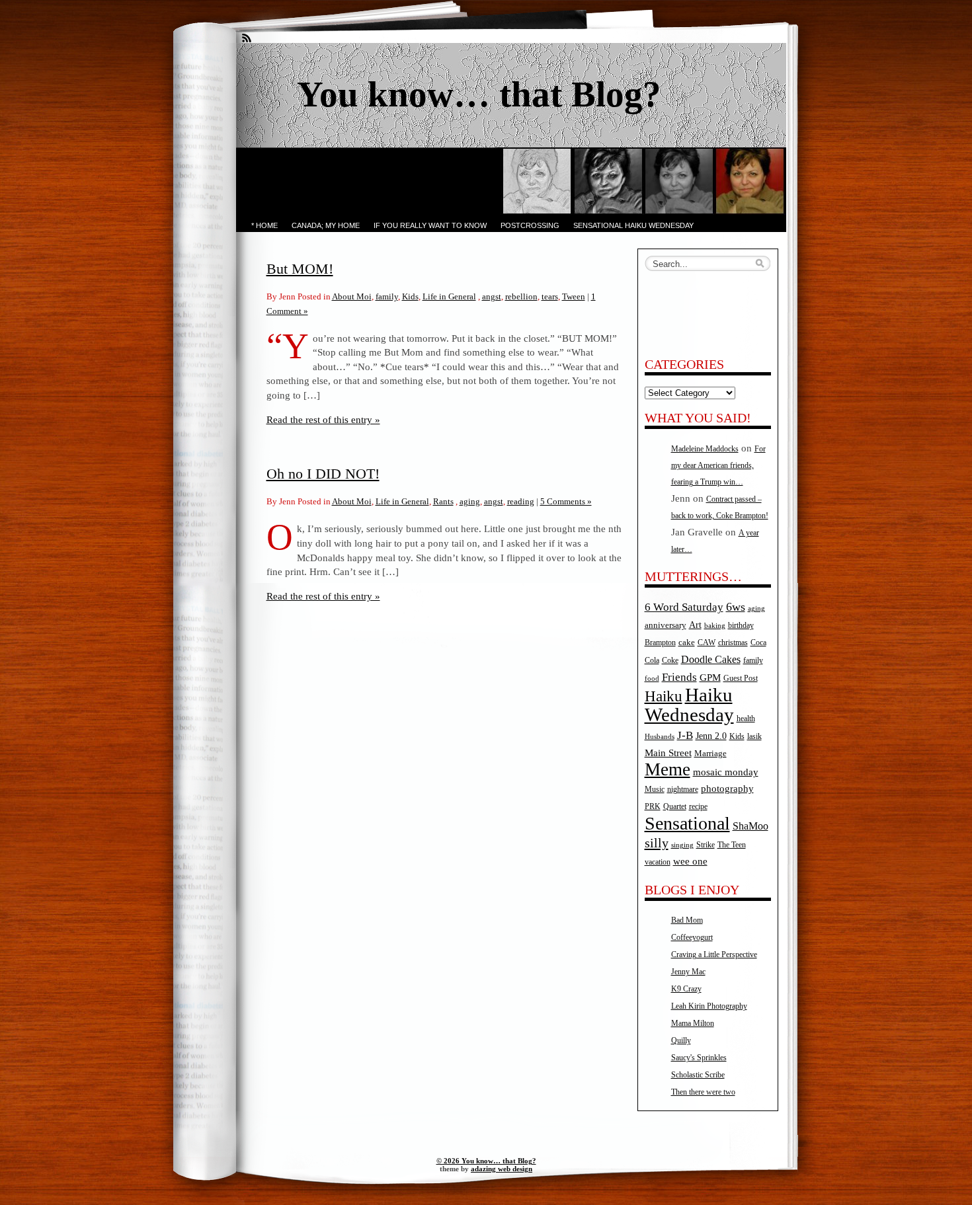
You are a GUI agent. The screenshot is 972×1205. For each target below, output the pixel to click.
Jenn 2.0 (711, 735)
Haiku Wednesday (689, 704)
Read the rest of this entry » (323, 419)
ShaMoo (750, 826)
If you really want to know (430, 225)
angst (491, 296)
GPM (710, 677)
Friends (679, 676)
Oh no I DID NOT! (323, 473)
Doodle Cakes (711, 659)
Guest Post (740, 678)
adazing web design (501, 1169)
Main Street (668, 753)
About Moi (352, 296)
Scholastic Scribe (698, 1074)
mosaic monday (725, 772)
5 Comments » (566, 501)
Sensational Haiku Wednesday (633, 225)
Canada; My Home (326, 225)
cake (686, 642)
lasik (754, 736)
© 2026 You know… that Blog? (486, 1161)
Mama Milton (692, 1023)
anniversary (665, 625)
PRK (653, 806)
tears (550, 296)
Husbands (659, 736)
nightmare (682, 789)
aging (470, 501)
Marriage (710, 753)
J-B (685, 735)
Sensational (687, 823)
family (387, 296)
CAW (706, 643)
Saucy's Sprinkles (699, 1057)
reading (520, 501)
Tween (573, 296)
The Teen (731, 844)
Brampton (660, 642)
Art (695, 624)
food (652, 678)
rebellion (521, 296)
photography (727, 788)
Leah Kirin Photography (709, 1006)
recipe (698, 806)
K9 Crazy (686, 988)
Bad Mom (687, 920)
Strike (705, 845)
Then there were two (703, 1092)
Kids (410, 296)
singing (682, 845)
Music (655, 789)
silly (656, 843)
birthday (741, 625)
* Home (264, 225)
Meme (667, 769)
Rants (443, 501)
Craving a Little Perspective (714, 954)
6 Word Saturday (684, 607)
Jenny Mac (688, 971)
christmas (733, 643)
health (746, 719)
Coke (670, 660)
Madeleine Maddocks (705, 448)
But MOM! (299, 268)
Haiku (663, 696)
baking (714, 625)
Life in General (449, 296)
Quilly (681, 1040)
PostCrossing (530, 225)
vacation (657, 862)
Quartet (674, 806)
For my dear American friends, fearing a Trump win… (718, 465)
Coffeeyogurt (692, 937)
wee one (690, 861)
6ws (735, 606)
